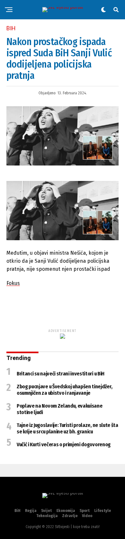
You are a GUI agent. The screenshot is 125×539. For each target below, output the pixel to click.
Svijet (46, 510)
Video (87, 516)
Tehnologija (47, 516)
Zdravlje (70, 516)
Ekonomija (65, 510)
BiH (17, 510)
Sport (84, 510)
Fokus (13, 283)
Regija (31, 510)
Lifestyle (102, 510)
